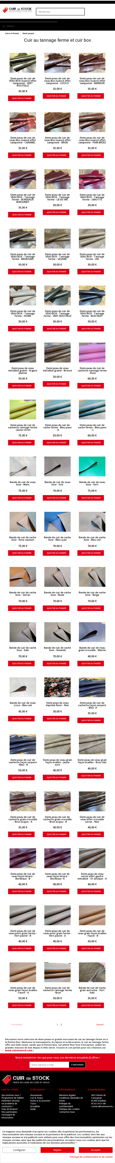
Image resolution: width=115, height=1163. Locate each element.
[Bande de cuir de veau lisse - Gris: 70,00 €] (57, 466)
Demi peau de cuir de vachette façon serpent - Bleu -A (92, 705)
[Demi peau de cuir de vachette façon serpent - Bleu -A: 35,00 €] (92, 687)
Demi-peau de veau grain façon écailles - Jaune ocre (57, 762)
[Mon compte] (63, 23)
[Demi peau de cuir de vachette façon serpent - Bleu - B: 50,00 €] (23, 744)
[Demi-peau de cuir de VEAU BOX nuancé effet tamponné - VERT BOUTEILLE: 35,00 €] (23, 62)
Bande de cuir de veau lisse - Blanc (23, 483)
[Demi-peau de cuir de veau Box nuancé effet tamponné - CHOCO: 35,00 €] (57, 62)
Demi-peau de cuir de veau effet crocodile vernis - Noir (92, 819)
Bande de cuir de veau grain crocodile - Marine (92, 649)
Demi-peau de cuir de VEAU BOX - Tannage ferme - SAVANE (57, 257)
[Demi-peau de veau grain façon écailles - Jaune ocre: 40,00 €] (57, 744)
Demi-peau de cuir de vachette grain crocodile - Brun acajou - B (57, 819)
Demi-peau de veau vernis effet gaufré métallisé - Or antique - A (92, 876)
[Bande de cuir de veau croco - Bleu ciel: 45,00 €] (23, 687)
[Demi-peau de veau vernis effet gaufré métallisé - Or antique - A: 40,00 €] (92, 858)
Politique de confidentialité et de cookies (91, 1157)
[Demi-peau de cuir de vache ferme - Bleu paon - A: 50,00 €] (57, 409)
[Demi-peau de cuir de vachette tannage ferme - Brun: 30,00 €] (57, 972)
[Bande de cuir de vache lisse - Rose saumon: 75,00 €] (23, 521)
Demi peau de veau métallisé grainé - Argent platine (22, 371)
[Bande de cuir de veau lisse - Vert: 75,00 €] (92, 466)
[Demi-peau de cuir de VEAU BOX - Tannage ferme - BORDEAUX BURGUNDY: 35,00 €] (23, 179)
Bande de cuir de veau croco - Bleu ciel (23, 704)
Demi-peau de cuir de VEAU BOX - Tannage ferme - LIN (92, 257)
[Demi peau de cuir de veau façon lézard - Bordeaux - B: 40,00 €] (23, 858)
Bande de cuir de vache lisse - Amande (57, 649)
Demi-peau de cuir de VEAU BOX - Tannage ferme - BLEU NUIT (92, 313)
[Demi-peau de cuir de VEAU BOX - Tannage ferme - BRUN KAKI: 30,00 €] (23, 238)
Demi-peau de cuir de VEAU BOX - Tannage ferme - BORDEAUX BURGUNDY (22, 198)
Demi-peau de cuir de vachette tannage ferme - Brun (57, 990)
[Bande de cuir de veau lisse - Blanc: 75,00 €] (23, 466)
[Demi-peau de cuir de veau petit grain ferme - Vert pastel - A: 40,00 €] (57, 915)
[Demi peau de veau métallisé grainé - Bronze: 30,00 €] (57, 352)
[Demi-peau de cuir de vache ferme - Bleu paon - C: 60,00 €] (92, 409)
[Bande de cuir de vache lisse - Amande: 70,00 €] (57, 632)
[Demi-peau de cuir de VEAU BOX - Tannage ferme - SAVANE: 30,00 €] (57, 238)
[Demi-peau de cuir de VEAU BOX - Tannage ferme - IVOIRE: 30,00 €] (23, 295)
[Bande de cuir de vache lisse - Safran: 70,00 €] (23, 576)
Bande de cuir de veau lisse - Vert (92, 483)
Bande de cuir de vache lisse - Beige (92, 594)
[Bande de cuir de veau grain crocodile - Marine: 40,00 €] (92, 632)
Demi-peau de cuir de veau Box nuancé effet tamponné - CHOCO (57, 81)
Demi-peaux (28, 33)
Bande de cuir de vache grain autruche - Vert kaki (92, 990)
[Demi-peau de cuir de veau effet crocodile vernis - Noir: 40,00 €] (92, 801)
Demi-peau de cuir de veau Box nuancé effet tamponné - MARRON (92, 81)
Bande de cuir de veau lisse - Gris (57, 483)
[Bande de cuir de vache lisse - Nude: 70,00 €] (57, 576)
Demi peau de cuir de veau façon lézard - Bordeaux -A (57, 876)
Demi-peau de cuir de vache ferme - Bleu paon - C (92, 427)
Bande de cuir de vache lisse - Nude (57, 594)
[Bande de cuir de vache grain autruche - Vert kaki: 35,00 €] (92, 972)
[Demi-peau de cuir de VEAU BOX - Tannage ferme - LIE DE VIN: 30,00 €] (57, 179)
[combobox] (54, 11)
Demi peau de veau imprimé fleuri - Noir (57, 704)
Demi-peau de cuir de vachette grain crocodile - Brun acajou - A (23, 819)
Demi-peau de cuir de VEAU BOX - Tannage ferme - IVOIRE (22, 313)
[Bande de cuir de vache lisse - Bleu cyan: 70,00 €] (57, 521)
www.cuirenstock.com (18, 1050)
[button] (71, 23)
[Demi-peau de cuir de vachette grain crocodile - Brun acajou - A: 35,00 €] (23, 801)
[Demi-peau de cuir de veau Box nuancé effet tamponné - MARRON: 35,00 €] (92, 62)
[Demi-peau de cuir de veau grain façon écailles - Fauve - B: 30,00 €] (92, 915)
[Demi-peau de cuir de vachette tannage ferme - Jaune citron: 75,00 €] (23, 409)
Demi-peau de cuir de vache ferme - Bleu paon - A (57, 427)
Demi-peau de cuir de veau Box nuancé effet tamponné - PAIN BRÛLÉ (92, 140)
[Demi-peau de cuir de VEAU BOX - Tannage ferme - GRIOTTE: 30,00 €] (92, 179)
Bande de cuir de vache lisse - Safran (22, 594)
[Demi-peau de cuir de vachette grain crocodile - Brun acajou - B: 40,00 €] (57, 801)
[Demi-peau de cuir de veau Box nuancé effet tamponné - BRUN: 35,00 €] (57, 122)
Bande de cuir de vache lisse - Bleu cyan (57, 538)
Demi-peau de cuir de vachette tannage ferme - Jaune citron (22, 427)
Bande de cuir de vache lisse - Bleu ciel (92, 538)
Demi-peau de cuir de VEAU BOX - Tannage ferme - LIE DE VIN (57, 197)
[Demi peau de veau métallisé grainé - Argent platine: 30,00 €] (23, 352)
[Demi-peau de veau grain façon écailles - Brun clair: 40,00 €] (92, 744)
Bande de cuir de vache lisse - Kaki (22, 649)
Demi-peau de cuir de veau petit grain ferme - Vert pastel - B (23, 933)
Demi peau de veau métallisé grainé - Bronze (57, 369)
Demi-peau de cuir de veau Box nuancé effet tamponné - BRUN (57, 140)
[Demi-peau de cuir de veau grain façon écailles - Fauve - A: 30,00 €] (23, 972)
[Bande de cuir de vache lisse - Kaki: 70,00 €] (23, 632)
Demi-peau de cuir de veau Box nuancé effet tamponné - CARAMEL (23, 140)
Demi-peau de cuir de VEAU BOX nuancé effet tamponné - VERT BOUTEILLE (22, 82)
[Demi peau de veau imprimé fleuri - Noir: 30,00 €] (57, 687)
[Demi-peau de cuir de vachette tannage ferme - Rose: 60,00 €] (92, 352)
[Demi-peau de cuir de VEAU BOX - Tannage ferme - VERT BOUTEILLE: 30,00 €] (57, 295)
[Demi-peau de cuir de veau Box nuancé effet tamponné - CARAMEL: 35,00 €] (23, 122)
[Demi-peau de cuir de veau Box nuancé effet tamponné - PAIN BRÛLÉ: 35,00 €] (92, 122)
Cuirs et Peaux (12, 33)
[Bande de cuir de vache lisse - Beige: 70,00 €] (92, 576)
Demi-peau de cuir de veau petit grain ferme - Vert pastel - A (57, 933)
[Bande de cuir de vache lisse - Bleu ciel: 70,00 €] (92, 521)
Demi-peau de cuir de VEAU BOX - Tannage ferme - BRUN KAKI (22, 257)
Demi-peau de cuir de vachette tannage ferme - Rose (92, 371)
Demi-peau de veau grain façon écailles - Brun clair (92, 761)
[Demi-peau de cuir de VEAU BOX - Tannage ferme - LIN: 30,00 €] (92, 238)
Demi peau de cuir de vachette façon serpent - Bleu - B (23, 762)
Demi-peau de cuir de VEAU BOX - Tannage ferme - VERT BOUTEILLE (57, 313)
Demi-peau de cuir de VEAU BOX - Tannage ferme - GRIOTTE (92, 197)
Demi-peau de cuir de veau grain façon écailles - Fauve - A (23, 990)
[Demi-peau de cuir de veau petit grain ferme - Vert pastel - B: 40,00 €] (23, 915)
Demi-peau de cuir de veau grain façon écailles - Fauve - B (92, 933)
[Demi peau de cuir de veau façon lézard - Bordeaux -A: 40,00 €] (57, 858)
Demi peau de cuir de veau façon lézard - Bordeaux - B (23, 876)
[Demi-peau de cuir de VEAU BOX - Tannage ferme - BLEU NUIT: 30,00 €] (92, 295)
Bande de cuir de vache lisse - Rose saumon (22, 538)
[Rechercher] (80, 11)
